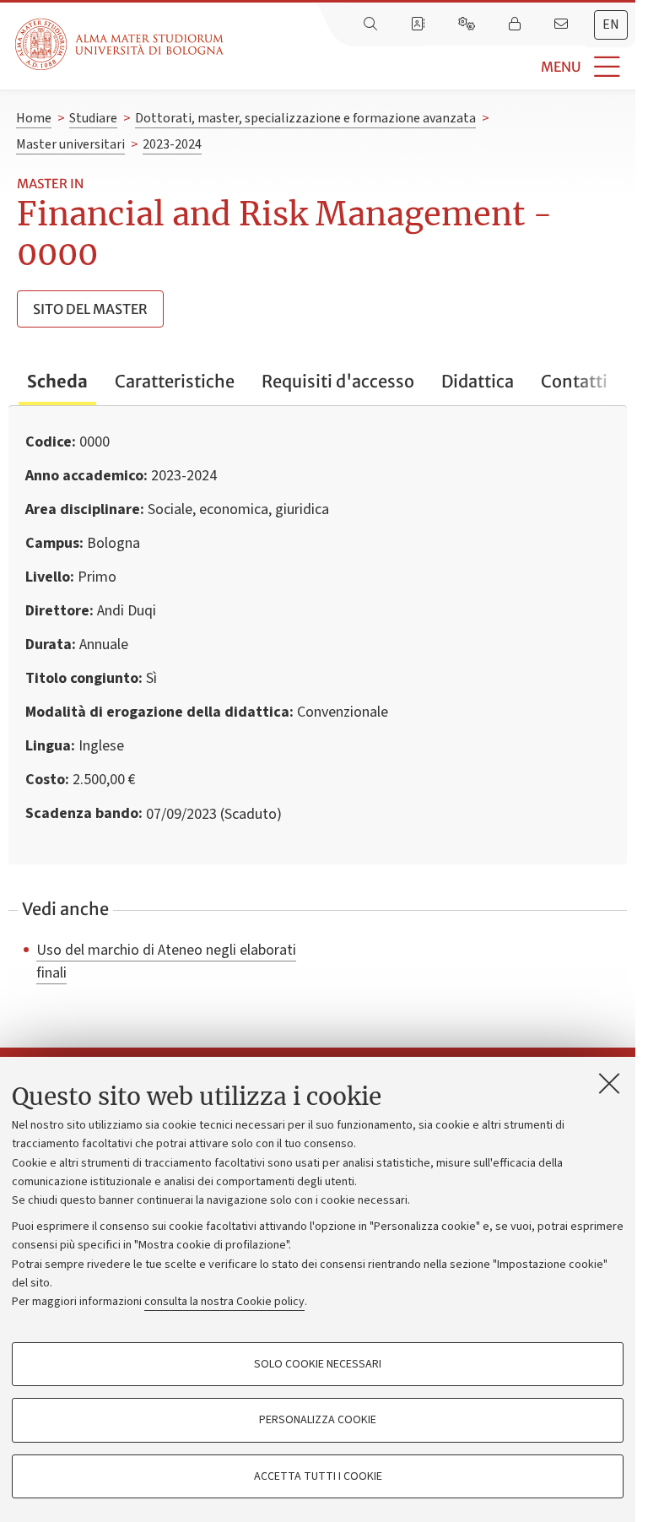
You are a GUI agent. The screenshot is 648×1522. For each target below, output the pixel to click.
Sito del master (90, 309)
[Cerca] (372, 24)
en (610, 24)
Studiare (93, 118)
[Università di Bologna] (120, 44)
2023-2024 (172, 144)
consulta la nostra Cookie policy (224, 1301)
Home (33, 118)
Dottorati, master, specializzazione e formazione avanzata (305, 118)
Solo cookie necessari (317, 1364)
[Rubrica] (419, 24)
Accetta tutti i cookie (318, 1476)
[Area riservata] (516, 24)
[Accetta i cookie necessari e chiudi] (609, 1083)
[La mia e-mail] (562, 24)
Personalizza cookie (317, 1419)
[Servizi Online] (468, 24)
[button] (429, 67)
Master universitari (70, 144)
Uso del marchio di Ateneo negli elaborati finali (166, 961)
